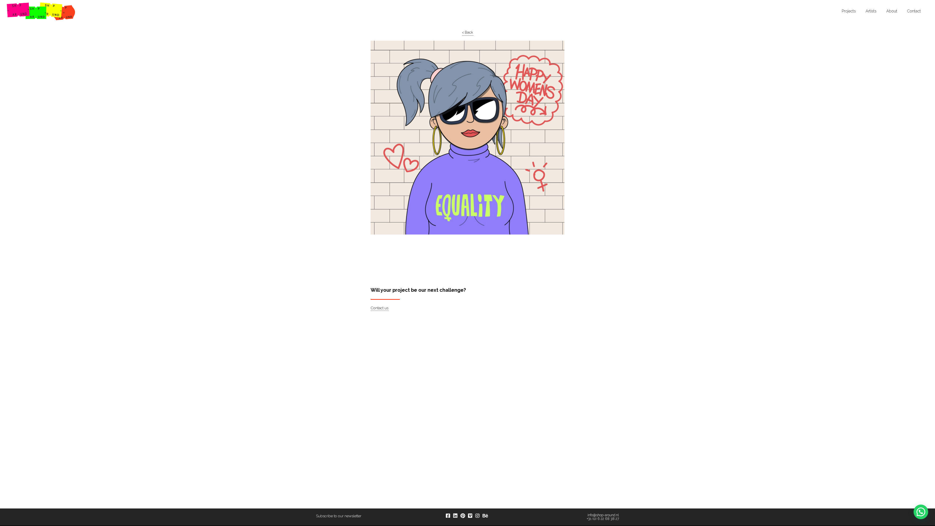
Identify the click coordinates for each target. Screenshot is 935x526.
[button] (921, 512)
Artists (871, 11)
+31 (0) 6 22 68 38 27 (603, 519)
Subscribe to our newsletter (338, 516)
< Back (467, 32)
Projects (849, 11)
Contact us (379, 308)
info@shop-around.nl (603, 515)
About (891, 11)
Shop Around (22, 4)
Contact (914, 11)
